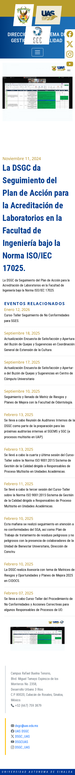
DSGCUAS (21, 742)
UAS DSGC (22, 731)
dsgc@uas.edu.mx (26, 726)
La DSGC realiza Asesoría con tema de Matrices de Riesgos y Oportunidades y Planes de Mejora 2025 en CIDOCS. (39, 575)
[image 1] (37, 635)
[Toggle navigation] (37, 52)
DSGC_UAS (22, 736)
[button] (5, 635)
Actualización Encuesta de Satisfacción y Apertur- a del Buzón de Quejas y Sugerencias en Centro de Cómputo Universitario (39, 373)
